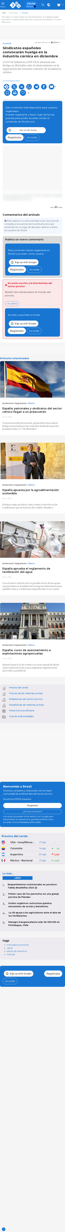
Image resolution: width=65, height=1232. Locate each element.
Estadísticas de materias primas (26, 704)
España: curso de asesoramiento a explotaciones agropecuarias (26, 651)
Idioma (55, 42)
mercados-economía (18, 945)
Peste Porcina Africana (21, 710)
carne (10, 948)
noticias (11, 954)
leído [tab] (18, 878)
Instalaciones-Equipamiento (14, 403)
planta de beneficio (17, 951)
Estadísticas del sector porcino (26, 699)
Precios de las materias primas (26, 693)
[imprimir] (15, 93)
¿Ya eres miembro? (32, 811)
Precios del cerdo (18, 687)
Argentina (16, 854)
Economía (7, 43)
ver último (12, 303)
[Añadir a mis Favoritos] (7, 93)
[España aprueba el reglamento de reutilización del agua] (32, 539)
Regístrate (14, 137)
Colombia (16, 848)
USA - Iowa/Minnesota (22, 842)
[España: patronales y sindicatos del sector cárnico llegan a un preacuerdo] (32, 379)
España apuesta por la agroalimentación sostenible (30, 491)
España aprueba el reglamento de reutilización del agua (26, 570)
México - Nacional (21, 860)
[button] (26, 130)
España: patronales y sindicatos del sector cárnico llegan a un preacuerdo (32, 410)
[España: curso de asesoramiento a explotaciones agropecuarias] (32, 621)
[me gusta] (23, 93)
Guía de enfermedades (21, 716)
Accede (32, 137)
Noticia (31, 403)
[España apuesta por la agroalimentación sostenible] (32, 461)
